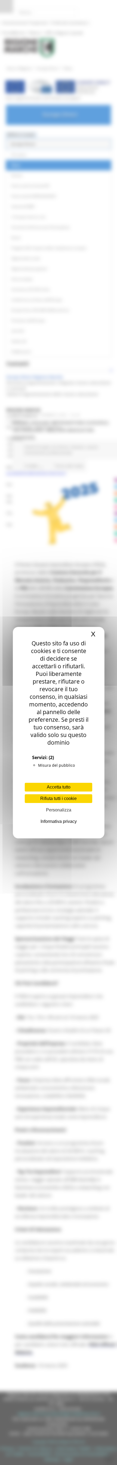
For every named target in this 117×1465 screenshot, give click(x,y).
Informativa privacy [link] (59, 821)
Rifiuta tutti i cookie (58, 798)
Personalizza (58, 810)
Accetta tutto (58, 787)
